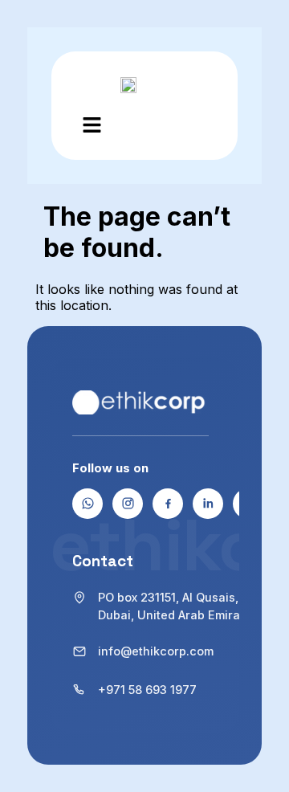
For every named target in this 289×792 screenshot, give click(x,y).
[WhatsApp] (87, 503)
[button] (91, 126)
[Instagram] (127, 503)
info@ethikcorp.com (156, 651)
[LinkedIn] (208, 503)
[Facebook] (168, 503)
